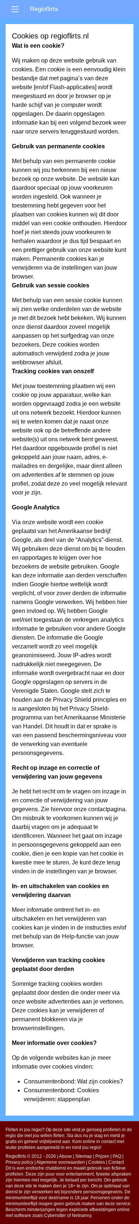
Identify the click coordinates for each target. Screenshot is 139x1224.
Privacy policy (19, 1162)
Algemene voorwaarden (60, 1162)
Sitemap (83, 1156)
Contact (116, 1162)
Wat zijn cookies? (100, 1081)
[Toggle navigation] (15, 9)
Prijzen (102, 1156)
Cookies (96, 1162)
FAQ (117, 1156)
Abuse (65, 1156)
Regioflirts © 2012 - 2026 (31, 1156)
